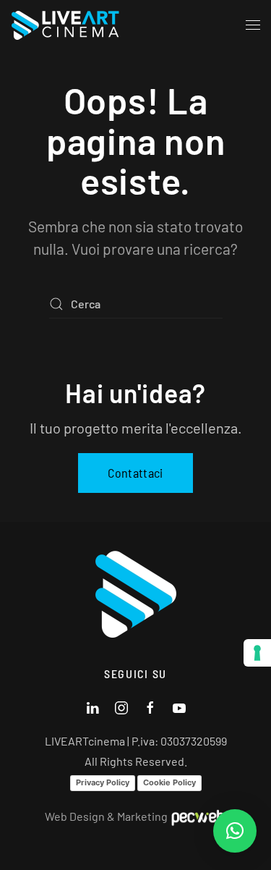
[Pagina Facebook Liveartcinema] (150, 706)
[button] (253, 25)
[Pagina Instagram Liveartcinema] (121, 706)
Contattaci (135, 473)
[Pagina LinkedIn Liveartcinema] (92, 706)
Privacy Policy (102, 782)
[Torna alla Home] (68, 25)
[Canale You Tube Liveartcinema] (179, 706)
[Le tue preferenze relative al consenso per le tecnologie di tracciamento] (257, 653)
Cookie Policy (169, 782)
